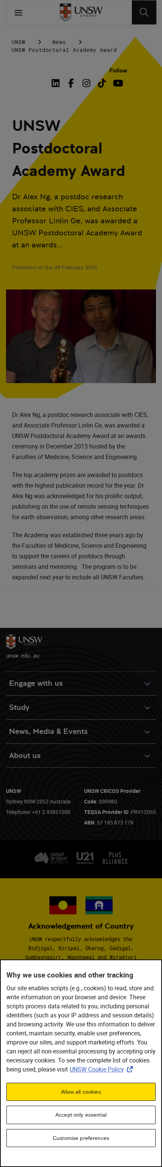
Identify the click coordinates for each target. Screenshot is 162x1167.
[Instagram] (86, 83)
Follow (118, 70)
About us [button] (25, 755)
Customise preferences (81, 1138)
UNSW (18, 41)
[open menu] (18, 12)
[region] (81, 1063)
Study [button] (19, 707)
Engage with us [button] (36, 683)
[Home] (81, 12)
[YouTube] (117, 83)
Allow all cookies (81, 1092)
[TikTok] (102, 83)
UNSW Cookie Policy (103, 1069)
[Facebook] (71, 83)
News (59, 41)
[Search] (144, 12)
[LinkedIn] (57, 83)
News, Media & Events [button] (48, 731)
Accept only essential (81, 1115)
